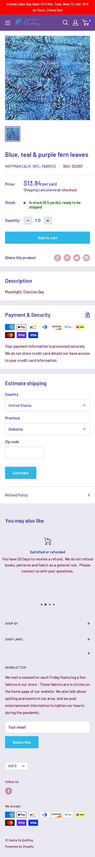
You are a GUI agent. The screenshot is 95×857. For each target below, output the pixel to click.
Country (11, 394)
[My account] (75, 22)
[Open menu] (7, 23)
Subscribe (22, 742)
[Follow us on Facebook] (8, 791)
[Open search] (65, 22)
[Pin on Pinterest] (67, 257)
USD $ (12, 766)
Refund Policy (16, 495)
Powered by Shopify (19, 846)
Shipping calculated (40, 190)
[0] (86, 23)
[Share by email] (86, 257)
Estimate (21, 472)
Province (12, 418)
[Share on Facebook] (57, 257)
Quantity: (13, 220)
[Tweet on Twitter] (76, 257)
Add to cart (48, 237)
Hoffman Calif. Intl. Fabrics (30, 166)
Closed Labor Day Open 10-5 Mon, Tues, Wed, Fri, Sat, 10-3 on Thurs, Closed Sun (47, 7)
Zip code (12, 441)
